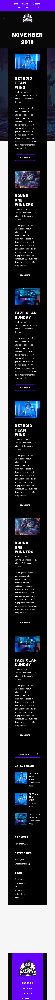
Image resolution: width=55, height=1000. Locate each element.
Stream (18, 890)
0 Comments (27, 98)
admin (17, 98)
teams (25, 4)
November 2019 (21, 843)
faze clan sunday (26, 314)
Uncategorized (28, 95)
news (15, 4)
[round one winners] (27, 179)
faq (37, 8)
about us (27, 983)
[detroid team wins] (27, 62)
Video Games (21, 894)
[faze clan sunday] (27, 296)
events (17, 8)
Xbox (17, 897)
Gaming (18, 95)
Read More (25, 158)
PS (16, 886)
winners (36, 4)
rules (28, 8)
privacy (27, 988)
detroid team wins (23, 82)
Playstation (20, 883)
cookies (27, 993)
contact (27, 998)
